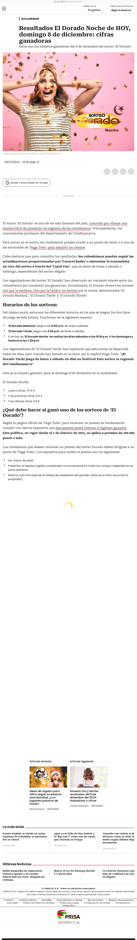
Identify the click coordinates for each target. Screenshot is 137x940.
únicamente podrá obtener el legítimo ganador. (91, 428)
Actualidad (30, 19)
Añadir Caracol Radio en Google (29, 182)
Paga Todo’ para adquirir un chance (57, 247)
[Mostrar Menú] (4, 8)
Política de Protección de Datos (39, 903)
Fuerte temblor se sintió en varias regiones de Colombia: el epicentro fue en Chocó (25, 836)
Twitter (115, 171)
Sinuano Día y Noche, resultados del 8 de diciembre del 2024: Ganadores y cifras (84, 796)
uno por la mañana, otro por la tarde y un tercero (40, 290)
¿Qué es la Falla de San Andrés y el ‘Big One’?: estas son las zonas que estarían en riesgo (74, 836)
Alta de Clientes (95, 900)
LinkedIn (123, 171)
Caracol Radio (16, 9)
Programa (94, 10)
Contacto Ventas (27, 900)
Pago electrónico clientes (69, 900)
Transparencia (122, 903)
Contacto (9, 900)
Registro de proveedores (121, 900)
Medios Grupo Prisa (69, 922)
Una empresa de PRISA (68, 914)
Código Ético (68, 905)
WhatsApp (131, 171)
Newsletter (46, 900)
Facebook (107, 171)
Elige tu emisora (121, 10)
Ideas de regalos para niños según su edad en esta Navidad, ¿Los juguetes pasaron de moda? (46, 797)
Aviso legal (12, 903)
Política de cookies (69, 903)
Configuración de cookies (97, 903)
